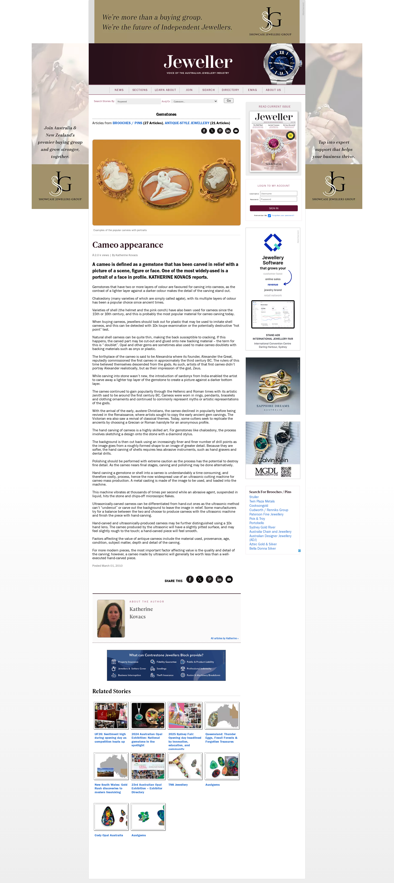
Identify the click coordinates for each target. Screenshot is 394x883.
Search (208, 90)
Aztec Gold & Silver (263, 544)
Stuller (254, 497)
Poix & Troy (257, 519)
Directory (230, 90)
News (119, 90)
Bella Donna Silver (262, 549)
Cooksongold (258, 506)
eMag (252, 90)
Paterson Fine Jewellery (266, 514)
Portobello (256, 523)
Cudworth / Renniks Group (268, 510)
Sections (140, 90)
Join (189, 90)
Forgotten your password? (283, 215)
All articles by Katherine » (224, 638)
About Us (273, 90)
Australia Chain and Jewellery (270, 532)
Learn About (165, 90)
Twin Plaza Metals (262, 501)
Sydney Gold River (262, 527)
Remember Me (260, 215)
